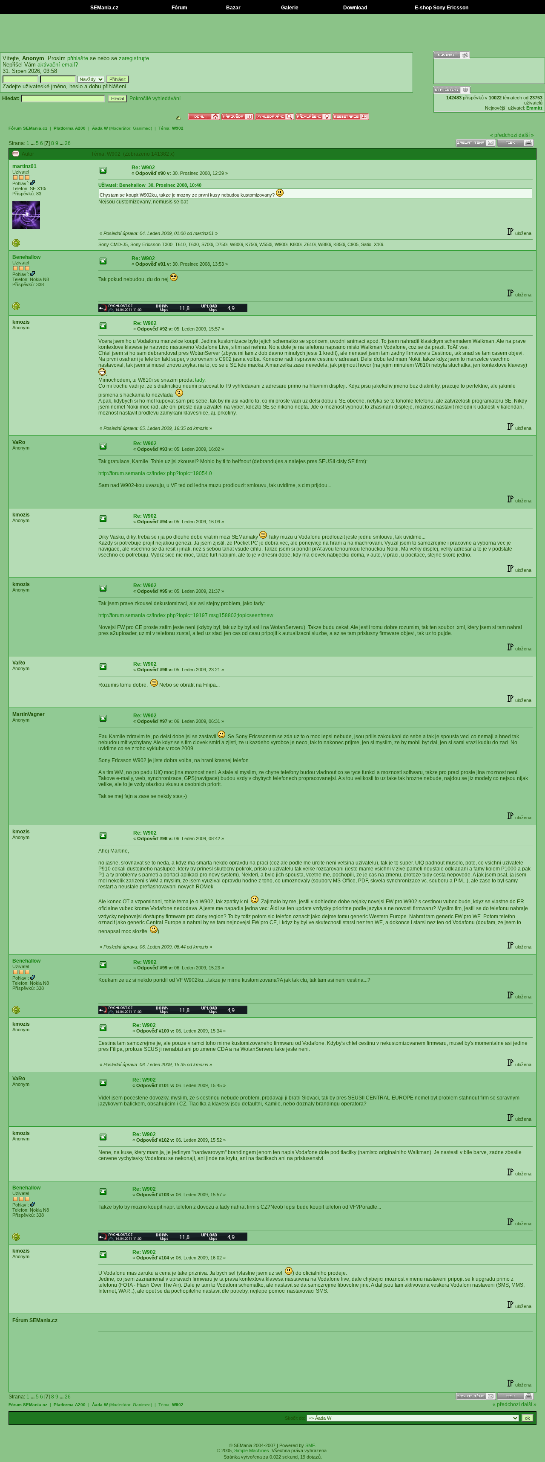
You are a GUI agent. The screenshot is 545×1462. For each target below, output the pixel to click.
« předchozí (503, 135)
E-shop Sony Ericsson (440, 8)
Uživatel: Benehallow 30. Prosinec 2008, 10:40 (149, 185)
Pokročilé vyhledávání (155, 99)
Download (354, 8)
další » (526, 135)
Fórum (178, 8)
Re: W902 (143, 168)
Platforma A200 (70, 128)
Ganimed (142, 128)
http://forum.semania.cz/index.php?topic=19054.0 (155, 473)
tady (199, 380)
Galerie (289, 8)
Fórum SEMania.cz (28, 128)
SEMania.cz (103, 8)
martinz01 (24, 166)
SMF (310, 1445)
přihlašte (77, 58)
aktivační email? (57, 64)
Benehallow (26, 257)
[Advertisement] (272, 33)
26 (68, 143)
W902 (178, 128)
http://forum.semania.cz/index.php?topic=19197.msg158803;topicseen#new (185, 615)
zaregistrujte (134, 58)
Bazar (233, 8)
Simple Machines (251, 1450)
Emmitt (534, 107)
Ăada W (100, 128)
